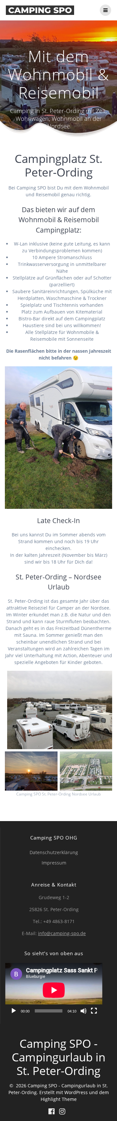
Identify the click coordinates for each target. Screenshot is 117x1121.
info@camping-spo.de (62, 933)
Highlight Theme (59, 1099)
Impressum (54, 863)
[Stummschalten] (83, 1011)
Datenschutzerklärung (54, 852)
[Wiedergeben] (13, 1011)
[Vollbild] (94, 1011)
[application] (53, 990)
